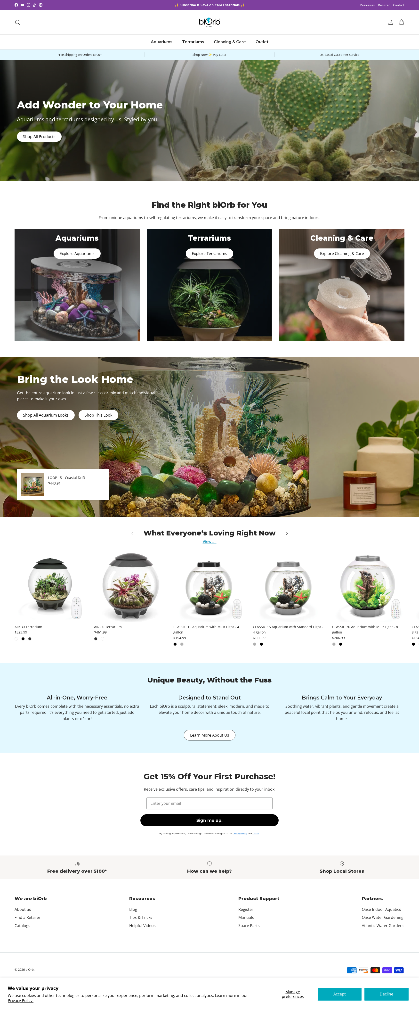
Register (384, 5)
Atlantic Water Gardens (383, 925)
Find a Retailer (27, 917)
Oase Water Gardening (382, 917)
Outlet (262, 42)
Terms (255, 833)
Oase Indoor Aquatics (381, 909)
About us (23, 909)
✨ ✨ (210, 5)
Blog (133, 909)
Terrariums (193, 42)
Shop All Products (39, 136)
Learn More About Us (209, 735)
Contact (398, 5)
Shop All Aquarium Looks (46, 415)
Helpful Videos (142, 925)
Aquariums (161, 42)
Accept (339, 994)
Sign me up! (209, 820)
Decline (386, 994)
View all (210, 541)
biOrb (29, 969)
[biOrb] (210, 22)
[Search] (17, 22)
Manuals (246, 917)
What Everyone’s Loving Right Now (210, 533)
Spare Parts (249, 925)
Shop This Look (98, 415)
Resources (367, 5)
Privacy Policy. (20, 1000)
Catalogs (22, 925)
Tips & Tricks (140, 917)
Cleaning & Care (230, 42)
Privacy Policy (240, 833)
